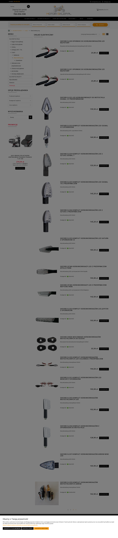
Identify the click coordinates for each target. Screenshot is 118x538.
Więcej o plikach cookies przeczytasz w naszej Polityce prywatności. (20, 525)
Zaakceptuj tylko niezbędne (12, 528)
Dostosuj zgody (27, 528)
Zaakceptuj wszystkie (41, 528)
